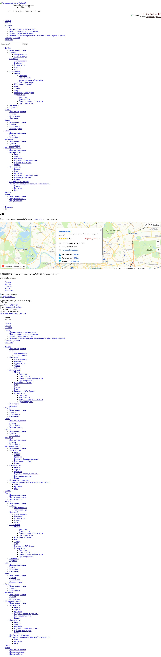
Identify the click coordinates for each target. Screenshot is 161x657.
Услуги (7, 27)
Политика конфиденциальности (13, 313)
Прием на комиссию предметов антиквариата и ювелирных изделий (37, 36)
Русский (12, 52)
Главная (8, 21)
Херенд (17, 88)
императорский (20, 54)
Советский (13, 59)
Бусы (16, 190)
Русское (12, 114)
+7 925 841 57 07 (151, 14)
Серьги (17, 156)
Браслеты (18, 158)
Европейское (14, 116)
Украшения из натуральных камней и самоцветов (29, 184)
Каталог (8, 23)
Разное (17, 165)
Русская (12, 124)
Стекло (7, 131)
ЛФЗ (16, 69)
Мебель (8, 192)
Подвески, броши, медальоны (26, 160)
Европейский (14, 71)
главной (38, 219)
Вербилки (18, 63)
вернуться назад (52, 219)
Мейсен (17, 74)
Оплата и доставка (12, 38)
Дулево (17, 67)
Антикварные (15, 152)
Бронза (7, 120)
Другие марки (19, 65)
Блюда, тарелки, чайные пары (31, 80)
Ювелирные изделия (13, 148)
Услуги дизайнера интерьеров (21, 33)
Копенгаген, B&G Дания (24, 93)
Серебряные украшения (19, 182)
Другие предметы (26, 82)
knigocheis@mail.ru (153, 17)
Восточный (14, 105)
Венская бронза (15, 129)
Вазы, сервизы (25, 78)
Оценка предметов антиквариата (22, 29)
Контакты (9, 40)
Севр (16, 91)
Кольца (17, 154)
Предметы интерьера (17, 199)
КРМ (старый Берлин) (23, 84)
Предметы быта (15, 201)
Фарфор (8, 48)
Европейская (14, 127)
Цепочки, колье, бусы (22, 163)
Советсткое (14, 118)
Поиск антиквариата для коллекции (23, 31)
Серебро (8, 110)
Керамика (13, 107)
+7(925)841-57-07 (11, 305)
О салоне (8, 25)
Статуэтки (23, 76)
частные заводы (20, 57)
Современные (15, 167)
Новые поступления (17, 50)
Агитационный (20, 61)
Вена (16, 86)
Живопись (9, 139)
